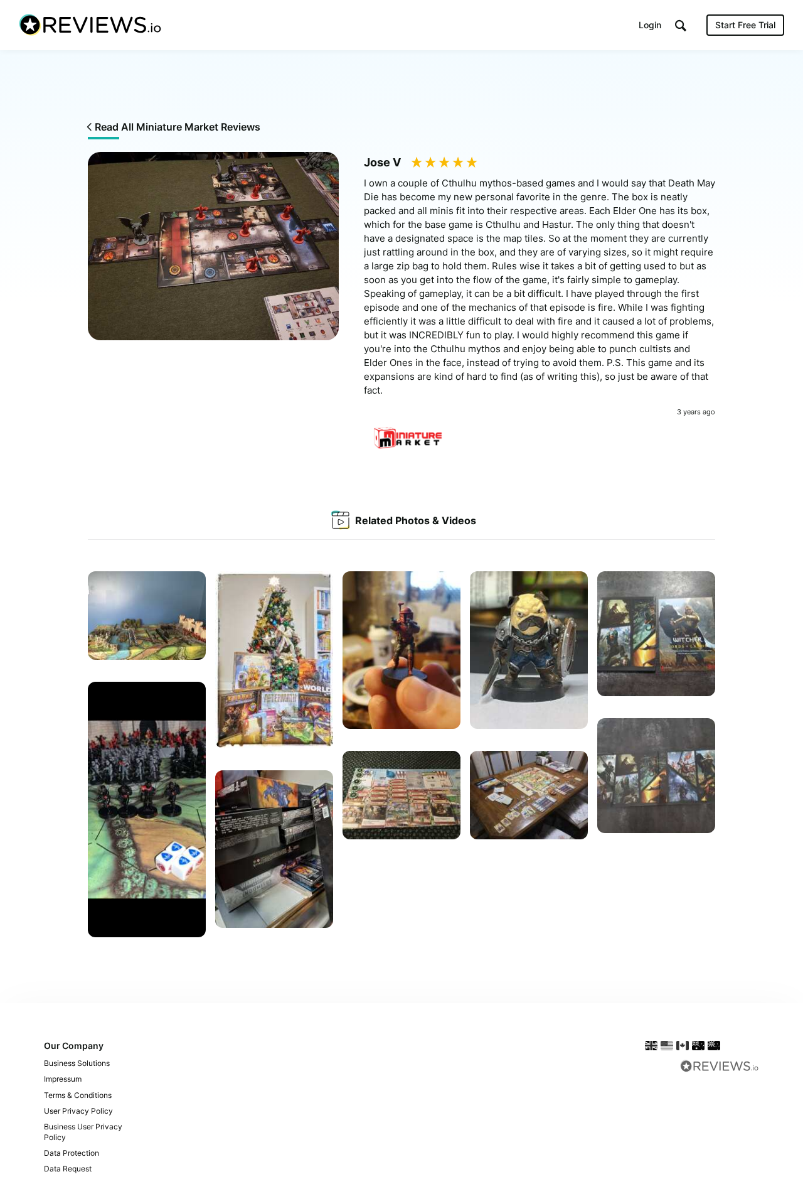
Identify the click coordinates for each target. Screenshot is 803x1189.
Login (650, 24)
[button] (680, 25)
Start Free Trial (745, 24)
